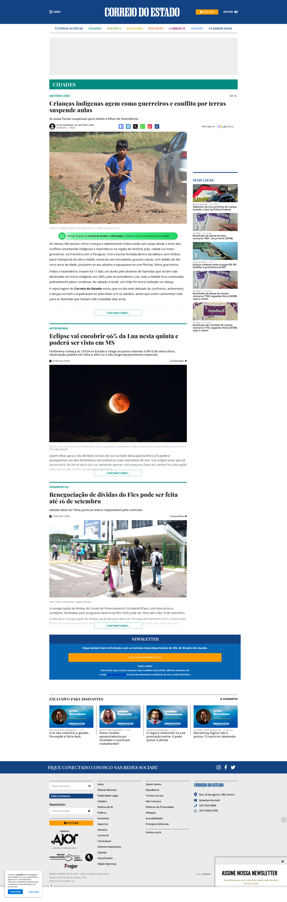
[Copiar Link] (157, 126)
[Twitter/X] (135, 126)
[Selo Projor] (71, 861)
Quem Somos (153, 784)
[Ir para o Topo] (284, 820)
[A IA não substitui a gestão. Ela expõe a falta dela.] (71, 716)
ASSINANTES (230, 699)
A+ (231, 96)
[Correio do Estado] (216, 785)
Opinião (197, 28)
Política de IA (105, 807)
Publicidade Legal (108, 795)
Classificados (220, 28)
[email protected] (116, 674)
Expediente (152, 790)
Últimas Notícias (69, 28)
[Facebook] (121, 126)
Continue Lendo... (118, 473)
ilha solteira (203, 262)
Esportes (155, 28)
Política (114, 28)
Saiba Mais (34, 891)
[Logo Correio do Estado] (142, 12)
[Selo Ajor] (71, 839)
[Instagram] (150, 126)
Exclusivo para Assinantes (66, 730)
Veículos (102, 829)
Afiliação (151, 812)
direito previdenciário (115, 730)
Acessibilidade (154, 818)
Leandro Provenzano (161, 730)
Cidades (94, 28)
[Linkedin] (128, 126)
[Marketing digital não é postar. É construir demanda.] (216, 716)
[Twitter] (233, 767)
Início (101, 784)
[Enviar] (89, 811)
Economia (134, 28)
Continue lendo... (118, 313)
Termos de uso (155, 795)
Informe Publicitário (109, 846)
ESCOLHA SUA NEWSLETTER (145, 657)
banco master (205, 204)
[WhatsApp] (143, 126)
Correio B (177, 28)
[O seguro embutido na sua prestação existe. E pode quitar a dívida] (167, 716)
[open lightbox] (118, 178)
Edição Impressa (107, 863)
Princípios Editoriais (157, 824)
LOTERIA (202, 233)
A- (235, 96)
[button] (178, 361)
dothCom (207, 874)
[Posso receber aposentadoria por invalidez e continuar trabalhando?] (120, 716)
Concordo (15, 891)
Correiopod (104, 841)
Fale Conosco (153, 801)
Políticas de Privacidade (160, 807)
